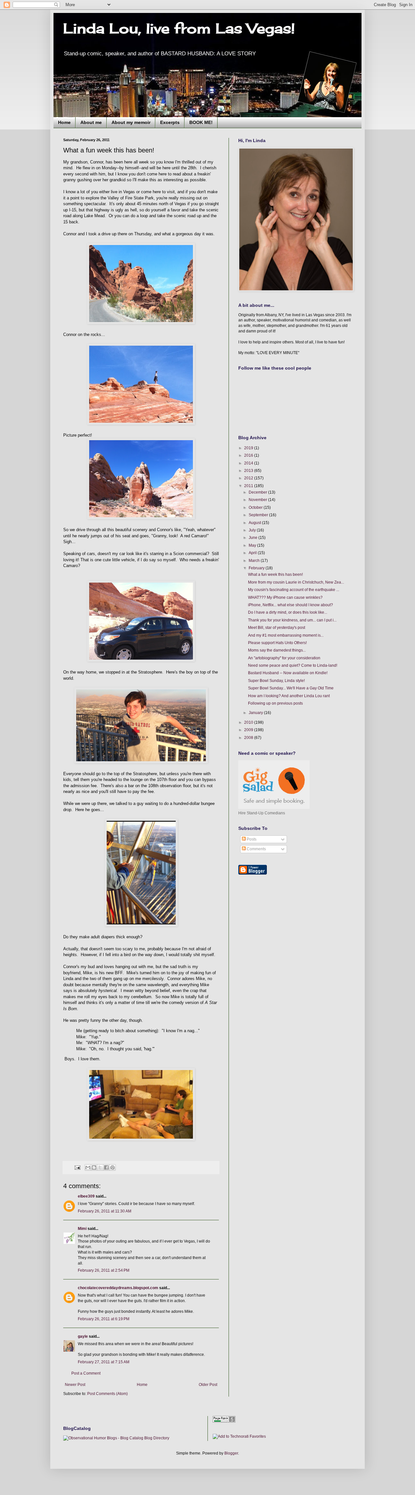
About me (91, 122)
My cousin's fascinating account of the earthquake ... (293, 589)
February (257, 568)
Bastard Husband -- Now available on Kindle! (287, 673)
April (253, 553)
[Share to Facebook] (106, 1167)
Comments (256, 849)
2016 (249, 455)
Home (64, 122)
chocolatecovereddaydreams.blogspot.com (118, 1288)
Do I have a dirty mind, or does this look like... (287, 612)
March (255, 560)
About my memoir (131, 122)
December (258, 492)
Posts (251, 839)
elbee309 (86, 1196)
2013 (249, 470)
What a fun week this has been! (275, 574)
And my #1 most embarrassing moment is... (286, 635)
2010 (249, 722)
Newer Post (75, 1384)
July (253, 530)
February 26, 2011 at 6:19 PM (103, 1319)
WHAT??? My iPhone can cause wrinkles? (285, 597)
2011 (249, 486)
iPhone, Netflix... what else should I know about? (290, 605)
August (255, 522)
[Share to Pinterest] (112, 1167)
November (258, 499)
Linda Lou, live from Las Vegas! (179, 28)
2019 (249, 448)
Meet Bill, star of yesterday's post (276, 627)
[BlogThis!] (94, 1167)
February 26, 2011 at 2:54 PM (103, 1270)
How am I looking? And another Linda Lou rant (289, 696)
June (253, 537)
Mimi (82, 1228)
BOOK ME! (201, 122)
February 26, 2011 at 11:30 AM (104, 1211)
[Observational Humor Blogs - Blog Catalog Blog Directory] (116, 1438)
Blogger (231, 1453)
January (256, 712)
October (256, 507)
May (253, 545)
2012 (249, 478)
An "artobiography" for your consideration (284, 658)
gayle (83, 1336)
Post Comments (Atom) (107, 1393)
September (259, 515)
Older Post (208, 1384)
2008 (249, 737)
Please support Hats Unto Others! (277, 643)
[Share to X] (100, 1167)
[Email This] (88, 1167)
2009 (249, 730)
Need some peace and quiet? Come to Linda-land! (292, 665)
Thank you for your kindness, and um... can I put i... (292, 620)
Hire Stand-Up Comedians (261, 813)
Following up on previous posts (275, 703)
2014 (249, 463)
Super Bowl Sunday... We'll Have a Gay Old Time (291, 688)
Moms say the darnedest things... (277, 650)
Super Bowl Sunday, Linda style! (276, 680)
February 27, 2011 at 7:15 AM (103, 1362)
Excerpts (170, 122)
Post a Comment (86, 1373)
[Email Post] (77, 1167)
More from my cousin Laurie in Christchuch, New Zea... (296, 582)
